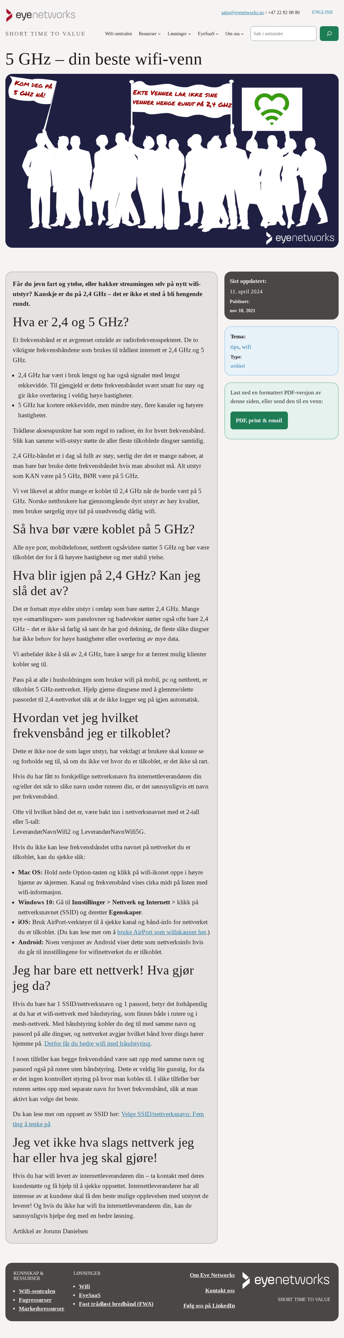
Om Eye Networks (212, 1275)
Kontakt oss (220, 1290)
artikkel (237, 366)
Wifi (84, 1286)
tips (234, 347)
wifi (246, 347)
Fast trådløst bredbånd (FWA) (116, 1304)
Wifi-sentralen (37, 1291)
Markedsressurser (41, 1308)
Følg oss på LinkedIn (209, 1305)
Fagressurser (35, 1300)
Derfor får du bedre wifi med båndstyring (97, 1043)
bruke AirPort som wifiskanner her (161, 932)
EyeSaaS (89, 1295)
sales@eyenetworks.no (242, 12)
